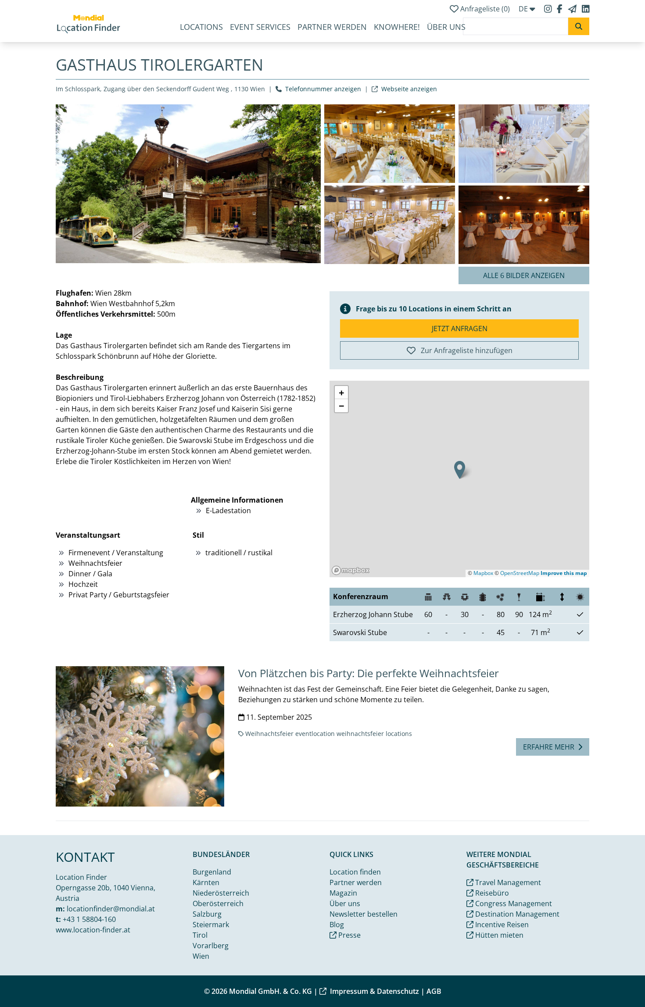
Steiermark (211, 924)
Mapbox (483, 573)
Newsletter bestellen (364, 914)
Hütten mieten (498, 935)
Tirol (200, 935)
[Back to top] (616, 978)
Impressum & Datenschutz (374, 991)
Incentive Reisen (501, 924)
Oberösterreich (218, 903)
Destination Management (516, 914)
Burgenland (212, 872)
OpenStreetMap (519, 573)
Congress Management (512, 903)
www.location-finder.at (93, 930)
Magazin (343, 893)
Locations (201, 26)
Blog (337, 924)
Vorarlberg (211, 945)
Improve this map (564, 573)
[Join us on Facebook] (560, 9)
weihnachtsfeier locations (374, 733)
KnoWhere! (397, 26)
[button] (459, 470)
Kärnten (206, 882)
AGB (433, 991)
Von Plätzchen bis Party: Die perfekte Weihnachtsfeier (368, 673)
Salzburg (207, 914)
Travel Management (507, 882)
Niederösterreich (221, 893)
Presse (349, 935)
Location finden (355, 872)
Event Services (260, 26)
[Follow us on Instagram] (549, 9)
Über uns (446, 26)
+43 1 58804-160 (89, 919)
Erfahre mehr (548, 747)
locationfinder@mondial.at (111, 909)
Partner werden (332, 26)
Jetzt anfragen (459, 328)
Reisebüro (491, 893)
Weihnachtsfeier (269, 733)
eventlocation (315, 733)
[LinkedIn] (586, 9)
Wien (201, 956)
